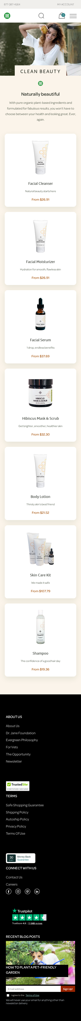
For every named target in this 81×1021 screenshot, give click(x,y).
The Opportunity (18, 754)
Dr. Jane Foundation (21, 732)
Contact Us (14, 877)
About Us (12, 725)
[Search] (41, 15)
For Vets (12, 747)
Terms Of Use (15, 833)
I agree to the (25, 995)
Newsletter (14, 761)
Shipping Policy (17, 812)
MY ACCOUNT (65, 4)
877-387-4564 (12, 4)
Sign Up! (68, 989)
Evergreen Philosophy (22, 739)
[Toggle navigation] (72, 16)
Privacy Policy (16, 826)
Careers (11, 884)
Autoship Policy (17, 819)
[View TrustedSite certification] (17, 786)
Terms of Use (32, 995)
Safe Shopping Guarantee (25, 805)
